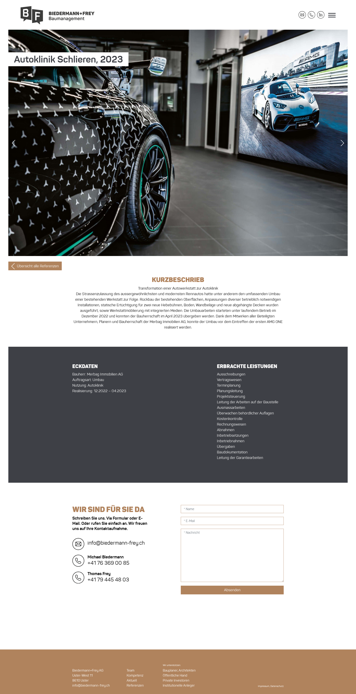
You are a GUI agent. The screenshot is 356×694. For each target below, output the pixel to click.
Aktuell (132, 680)
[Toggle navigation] (331, 15)
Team (130, 670)
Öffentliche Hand (175, 675)
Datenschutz (277, 686)
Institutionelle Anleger (179, 685)
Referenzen (135, 685)
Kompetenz (135, 675)
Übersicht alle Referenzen (38, 266)
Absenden (232, 590)
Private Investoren (176, 680)
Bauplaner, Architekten (179, 670)
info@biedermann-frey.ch (115, 543)
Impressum (263, 686)
